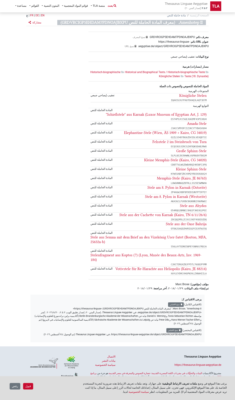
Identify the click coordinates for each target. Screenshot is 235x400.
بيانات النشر (108, 360)
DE (37, 15)
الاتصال (111, 356)
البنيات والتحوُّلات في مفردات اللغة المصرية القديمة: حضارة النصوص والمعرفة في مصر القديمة (155, 373)
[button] (35, 22)
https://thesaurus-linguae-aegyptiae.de (197, 364)
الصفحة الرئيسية (199, 15)
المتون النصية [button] (51, 5)
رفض (15, 386)
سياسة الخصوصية (105, 364)
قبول (28, 386)
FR (31, 15)
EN (42, 15)
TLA (216, 6)
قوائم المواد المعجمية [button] (76, 5)
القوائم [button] (35, 5)
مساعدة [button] (21, 5)
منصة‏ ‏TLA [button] (99, 5)
